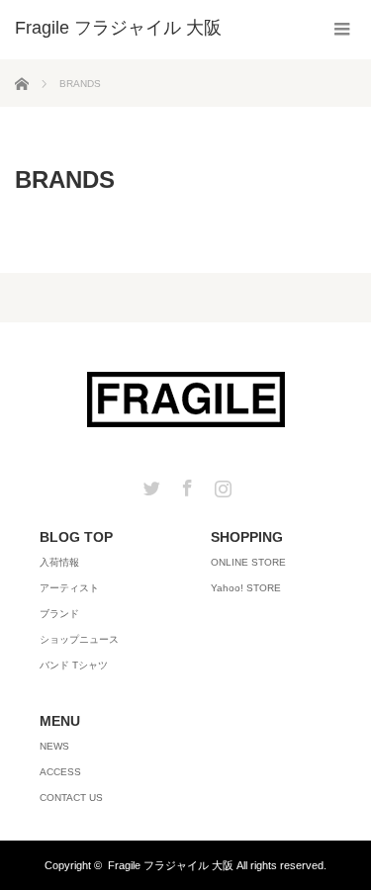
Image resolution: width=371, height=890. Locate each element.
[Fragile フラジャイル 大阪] (118, 28)
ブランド (59, 613)
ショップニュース (79, 639)
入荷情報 (59, 562)
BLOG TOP (76, 537)
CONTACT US (71, 797)
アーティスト (69, 587)
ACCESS (60, 771)
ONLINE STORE (248, 562)
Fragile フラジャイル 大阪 (170, 865)
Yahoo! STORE (246, 587)
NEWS (54, 746)
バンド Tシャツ (74, 665)
